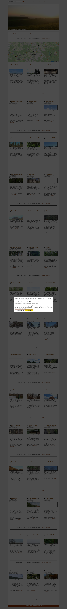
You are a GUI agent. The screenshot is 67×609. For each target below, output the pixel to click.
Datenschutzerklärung (37, 301)
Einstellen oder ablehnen (20, 310)
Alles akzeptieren (29, 310)
